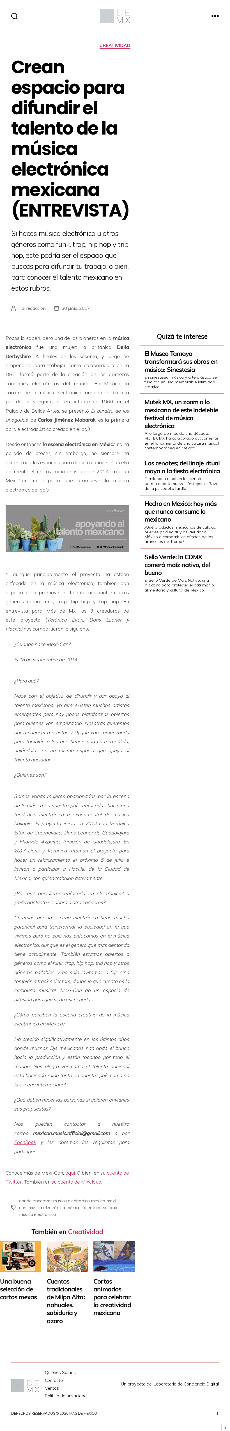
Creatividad (115, 45)
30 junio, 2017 (76, 308)
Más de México (83, 1413)
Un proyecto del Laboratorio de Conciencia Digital (170, 1384)
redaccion (36, 308)
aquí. (70, 1173)
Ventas (52, 1388)
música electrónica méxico (54, 1207)
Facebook (25, 1142)
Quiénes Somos (60, 1372)
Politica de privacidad (66, 1395)
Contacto (54, 1380)
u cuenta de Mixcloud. (78, 1182)
